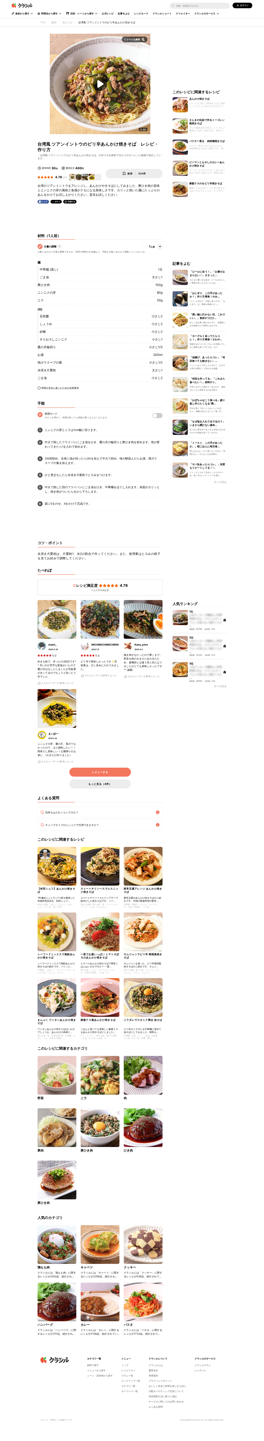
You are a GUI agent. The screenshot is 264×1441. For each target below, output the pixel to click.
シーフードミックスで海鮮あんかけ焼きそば (56, 956)
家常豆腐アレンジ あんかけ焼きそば (143, 890)
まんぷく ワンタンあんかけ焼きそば (57, 1021)
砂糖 (43, 331)
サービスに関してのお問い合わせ (166, 1401)
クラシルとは (156, 1365)
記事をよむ (124, 13)
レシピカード (141, 13)
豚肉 (41, 1150)
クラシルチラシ (203, 1365)
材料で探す (93, 1365)
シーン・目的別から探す (100, 1375)
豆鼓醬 (44, 316)
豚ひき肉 (44, 285)
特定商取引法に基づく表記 (163, 1396)
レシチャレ (200, 1370)
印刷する (71, 201)
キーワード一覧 (129, 1391)
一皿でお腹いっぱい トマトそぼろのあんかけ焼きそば (100, 956)
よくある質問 (156, 1406)
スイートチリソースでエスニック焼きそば (99, 890)
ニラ (41, 300)
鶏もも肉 (44, 1267)
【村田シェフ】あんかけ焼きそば (56, 890)
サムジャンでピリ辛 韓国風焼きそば (143, 956)
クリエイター (183, 13)
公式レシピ (108, 13)
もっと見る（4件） (100, 783)
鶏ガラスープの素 (50, 362)
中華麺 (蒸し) (49, 269)
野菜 (41, 1098)
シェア (45, 202)
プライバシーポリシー (160, 1380)
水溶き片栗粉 (47, 370)
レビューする (100, 772)
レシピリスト (128, 1370)
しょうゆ (46, 324)
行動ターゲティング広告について (166, 1391)
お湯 (41, 355)
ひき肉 (128, 1150)
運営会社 (153, 1370)
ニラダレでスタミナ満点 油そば (143, 1019)
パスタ (128, 1324)
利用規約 (153, 1375)
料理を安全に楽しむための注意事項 (60, 388)
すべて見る (220, 482)
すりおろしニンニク (53, 339)
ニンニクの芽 (47, 292)
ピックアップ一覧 (130, 1380)
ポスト (58, 202)
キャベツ (87, 1267)
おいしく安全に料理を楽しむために (167, 1386)
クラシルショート (162, 13)
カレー (85, 1324)
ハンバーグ (45, 1324)
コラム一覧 (127, 1375)
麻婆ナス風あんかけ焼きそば (98, 1019)
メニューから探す (96, 1370)
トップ (124, 1365)
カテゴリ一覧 (128, 1386)
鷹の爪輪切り (47, 347)
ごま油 (44, 277)
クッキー (130, 1267)
